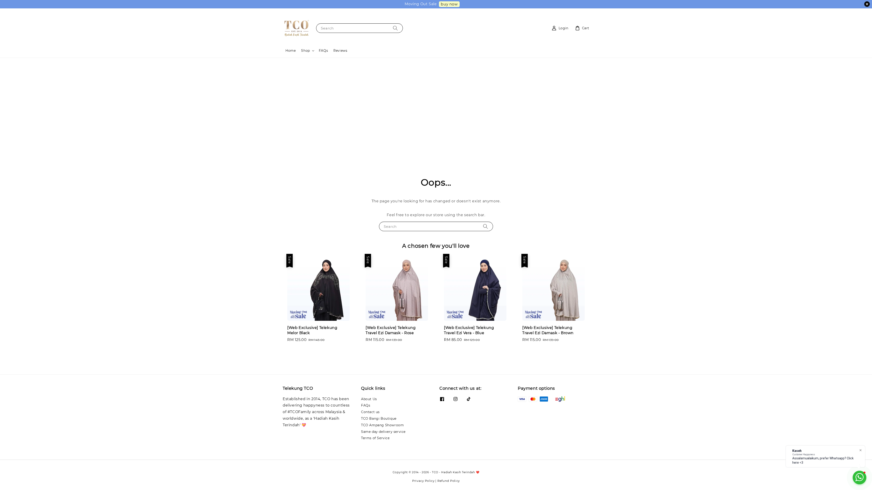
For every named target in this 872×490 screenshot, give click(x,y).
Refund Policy (448, 481)
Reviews (340, 51)
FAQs (323, 51)
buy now (449, 4)
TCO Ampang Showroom (382, 425)
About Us (369, 399)
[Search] (395, 28)
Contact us (370, 412)
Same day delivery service (383, 432)
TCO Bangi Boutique (378, 418)
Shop (305, 51)
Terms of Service (375, 438)
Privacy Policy (423, 481)
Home (290, 51)
